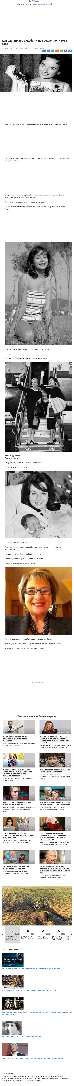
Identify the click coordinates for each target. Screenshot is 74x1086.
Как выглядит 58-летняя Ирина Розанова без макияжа (17, 803)
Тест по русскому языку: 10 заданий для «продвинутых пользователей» (29, 990)
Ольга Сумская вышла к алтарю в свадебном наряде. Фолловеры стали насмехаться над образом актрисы (55, 739)
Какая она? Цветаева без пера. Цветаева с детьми (21, 1036)
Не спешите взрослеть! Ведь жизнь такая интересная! (16, 867)
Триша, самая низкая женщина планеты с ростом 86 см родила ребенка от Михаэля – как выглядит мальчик (17, 772)
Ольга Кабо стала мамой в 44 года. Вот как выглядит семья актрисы (55, 803)
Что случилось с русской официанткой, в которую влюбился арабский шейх (18, 835)
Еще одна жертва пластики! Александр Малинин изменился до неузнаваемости (32, 1058)
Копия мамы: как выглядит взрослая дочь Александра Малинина (15, 738)
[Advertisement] (37, 19)
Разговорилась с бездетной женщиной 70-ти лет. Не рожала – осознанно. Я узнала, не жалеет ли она (55, 869)
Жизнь (42, 48)
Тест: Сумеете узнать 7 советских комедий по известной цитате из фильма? (31, 968)
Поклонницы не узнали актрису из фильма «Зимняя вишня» (55, 770)
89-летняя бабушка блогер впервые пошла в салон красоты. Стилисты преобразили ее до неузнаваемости (54, 836)
